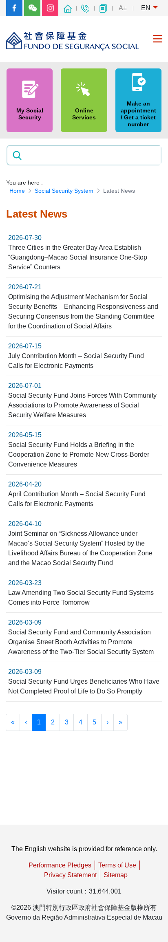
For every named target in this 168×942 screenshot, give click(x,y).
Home (17, 190)
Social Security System (64, 190)
